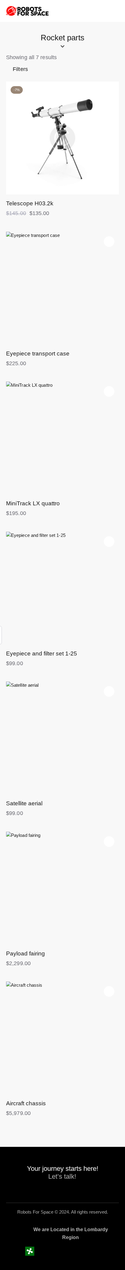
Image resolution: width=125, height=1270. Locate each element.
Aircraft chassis (26, 1103)
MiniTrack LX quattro (33, 503)
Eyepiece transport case (37, 353)
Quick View (34, 189)
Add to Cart (90, 189)
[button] (109, 91)
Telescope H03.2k (29, 203)
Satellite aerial (24, 803)
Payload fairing (25, 953)
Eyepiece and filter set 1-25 (41, 653)
